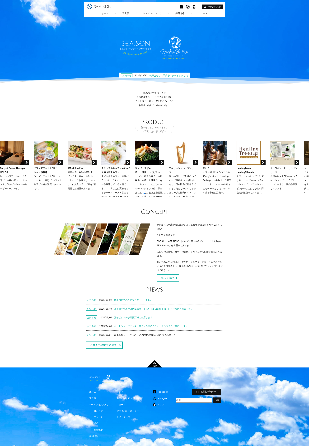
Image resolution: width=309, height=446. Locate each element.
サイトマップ (123, 417)
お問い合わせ (214, 6)
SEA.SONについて (152, 13)
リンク (120, 391)
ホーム (105, 13)
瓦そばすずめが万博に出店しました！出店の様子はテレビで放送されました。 (153, 308)
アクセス (98, 417)
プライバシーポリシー (128, 410)
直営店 (125, 13)
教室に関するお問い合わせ (130, 398)
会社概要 (98, 429)
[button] (136, 193)
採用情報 (179, 13)
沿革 (96, 423)
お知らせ (126, 75)
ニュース (202, 13)
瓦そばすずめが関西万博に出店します (133, 317)
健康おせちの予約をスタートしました (169, 75)
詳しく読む (167, 277)
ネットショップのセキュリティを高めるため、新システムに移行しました (151, 326)
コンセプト (99, 410)
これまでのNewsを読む (103, 345)
